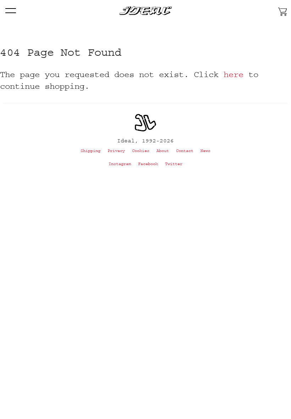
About (163, 150)
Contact (184, 150)
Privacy (116, 150)
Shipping (90, 150)
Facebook (148, 164)
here (233, 74)
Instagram (120, 164)
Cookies (140, 150)
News (205, 150)
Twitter (173, 164)
